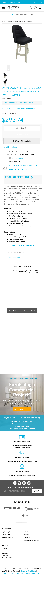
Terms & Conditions (28, 571)
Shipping (26, 532)
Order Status (6, 535)
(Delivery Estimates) (9, 113)
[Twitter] (19, 483)
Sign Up (37, 491)
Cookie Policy (19, 573)
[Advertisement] (25, 292)
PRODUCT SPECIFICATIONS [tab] (16, 253)
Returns (26, 535)
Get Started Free (22, 409)
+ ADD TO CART (21, 135)
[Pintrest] (24, 483)
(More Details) (28, 103)
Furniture (9, 21)
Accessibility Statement (31, 540)
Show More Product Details (22, 310)
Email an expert (17, 158)
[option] (22, 44)
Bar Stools (29, 21)
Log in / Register (7, 532)
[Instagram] (29, 483)
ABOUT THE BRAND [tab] (14, 257)
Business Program (7, 537)
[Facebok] (15, 483)
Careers (4, 549)
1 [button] (8, 67)
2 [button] (8, 70)
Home (3, 21)
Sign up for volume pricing (11, 2)
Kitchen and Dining (19, 21)
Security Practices (32, 573)
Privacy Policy (7, 573)
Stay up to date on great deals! (21, 487)
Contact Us (27, 537)
